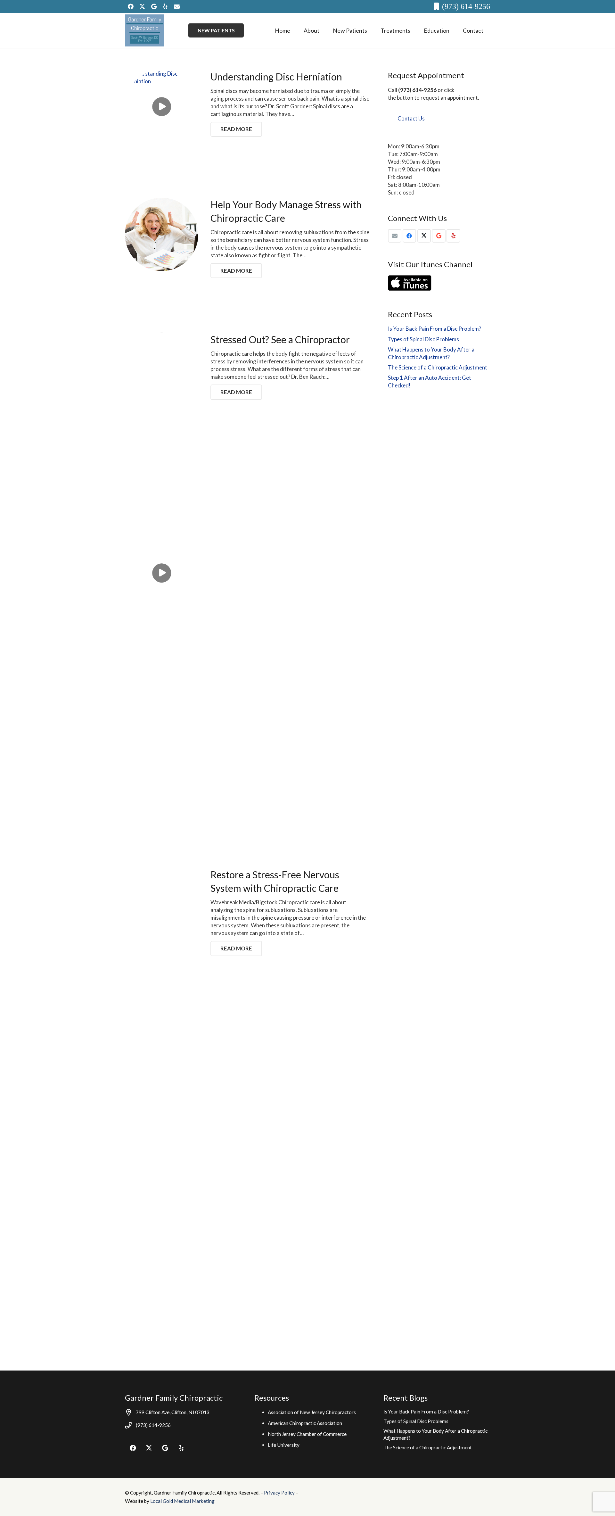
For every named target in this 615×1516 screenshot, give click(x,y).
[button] (324, 30)
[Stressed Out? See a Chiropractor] (161, 573)
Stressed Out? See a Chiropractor (280, 339)
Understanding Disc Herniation (276, 76)
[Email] (395, 236)
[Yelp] (165, 6)
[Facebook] (130, 6)
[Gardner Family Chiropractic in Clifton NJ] (144, 30)
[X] (142, 6)
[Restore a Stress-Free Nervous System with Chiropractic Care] (161, 1108)
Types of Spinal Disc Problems (423, 339)
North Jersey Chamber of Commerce (307, 1434)
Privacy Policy (280, 1492)
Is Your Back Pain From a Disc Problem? (434, 328)
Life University (283, 1445)
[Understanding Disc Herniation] (161, 106)
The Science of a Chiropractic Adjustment (437, 367)
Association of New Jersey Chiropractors (312, 1412)
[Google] (154, 6)
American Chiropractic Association (305, 1423)
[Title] (177, 6)
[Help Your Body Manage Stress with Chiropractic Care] (161, 234)
